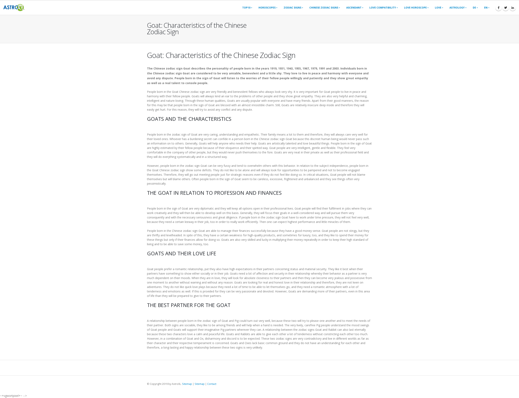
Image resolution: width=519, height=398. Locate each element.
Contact (211, 384)
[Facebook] (498, 8)
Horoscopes (267, 7)
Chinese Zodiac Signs (323, 7)
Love (438, 7)
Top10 (246, 7)
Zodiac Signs (292, 7)
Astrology (457, 7)
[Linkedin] (513, 8)
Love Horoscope (415, 7)
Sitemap (187, 384)
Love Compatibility (382, 7)
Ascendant (353, 7)
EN (486, 7)
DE (474, 7)
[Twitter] (506, 8)
